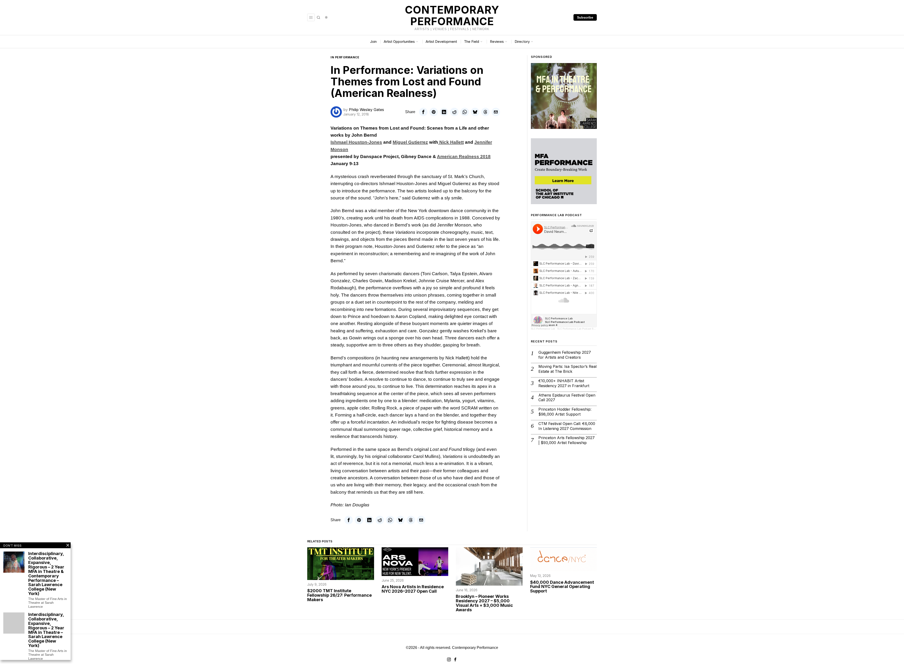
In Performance (345, 57)
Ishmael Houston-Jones (356, 142)
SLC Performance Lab (543, 328)
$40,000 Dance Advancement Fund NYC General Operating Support (562, 587)
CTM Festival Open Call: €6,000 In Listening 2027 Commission (566, 426)
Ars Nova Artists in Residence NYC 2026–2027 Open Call (413, 589)
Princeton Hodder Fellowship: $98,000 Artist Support (564, 412)
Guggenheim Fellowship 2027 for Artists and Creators (564, 355)
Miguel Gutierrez (410, 142)
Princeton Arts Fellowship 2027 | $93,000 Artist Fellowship (566, 440)
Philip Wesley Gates (366, 109)
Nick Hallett (451, 142)
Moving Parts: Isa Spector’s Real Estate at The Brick (567, 369)
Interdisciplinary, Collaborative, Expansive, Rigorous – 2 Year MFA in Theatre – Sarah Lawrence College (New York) (46, 630)
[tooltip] (423, 112)
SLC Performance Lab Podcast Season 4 (579, 328)
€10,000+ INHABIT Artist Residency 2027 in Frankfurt (563, 383)
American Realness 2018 (464, 156)
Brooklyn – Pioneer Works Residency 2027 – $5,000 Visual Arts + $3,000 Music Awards (484, 603)
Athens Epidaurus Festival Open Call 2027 (566, 397)
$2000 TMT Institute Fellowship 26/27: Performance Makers (339, 595)
